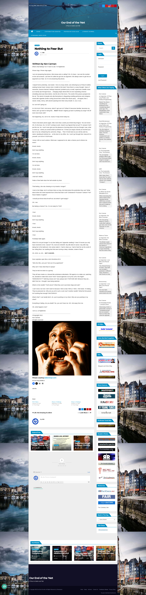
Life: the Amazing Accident (43, 412)
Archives (90, 589)
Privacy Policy (112, 589)
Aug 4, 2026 (79, 448)
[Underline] (45, 482)
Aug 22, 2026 (37, 448)
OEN (43, 52)
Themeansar (59, 589)
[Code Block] (56, 482)
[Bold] (41, 482)
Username (101, 58)
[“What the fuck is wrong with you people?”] (106, 329)
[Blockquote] (54, 482)
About (85, 589)
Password (101, 67)
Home (38, 31)
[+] (62, 482)
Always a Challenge (56, 401)
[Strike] (47, 482)
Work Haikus (35, 401)
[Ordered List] (50, 482)
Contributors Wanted (53, 31)
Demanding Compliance (37, 552)
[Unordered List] (52, 482)
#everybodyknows (103, 529)
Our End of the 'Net (73, 22)
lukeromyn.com (50, 378)
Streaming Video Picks (38, 35)
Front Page (37, 45)
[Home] (32, 32)
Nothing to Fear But (49, 48)
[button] (116, 33)
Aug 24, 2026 (58, 556)
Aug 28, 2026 (36, 556)
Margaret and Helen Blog (105, 366)
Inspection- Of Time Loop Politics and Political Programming (105, 98)
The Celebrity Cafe (103, 507)
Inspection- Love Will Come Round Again (104, 261)
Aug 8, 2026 (58, 448)
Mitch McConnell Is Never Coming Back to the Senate (82, 446)
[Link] (58, 482)
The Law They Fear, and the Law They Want (106, 553)
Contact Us (95, 589)
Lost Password (102, 80)
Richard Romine (35, 549)
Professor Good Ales (71, 31)
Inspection (56, 549)
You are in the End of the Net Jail (108, 592)
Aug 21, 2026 (102, 556)
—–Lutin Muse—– (84, 412)
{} (60, 482)
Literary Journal (88, 31)
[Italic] (43, 482)
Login (88, 472)
